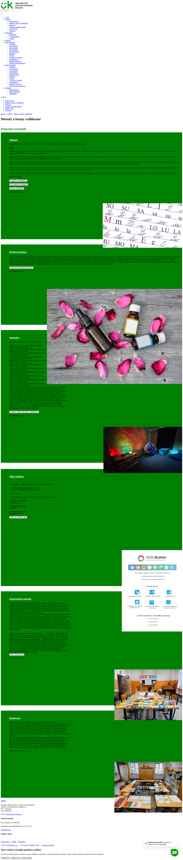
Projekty (8, 40)
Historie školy (14, 21)
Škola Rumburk (14, 92)
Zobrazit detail (27, 858)
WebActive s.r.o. (12, 845)
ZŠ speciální (13, 48)
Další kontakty (6, 830)
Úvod (7, 17)
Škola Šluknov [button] (10, 42)
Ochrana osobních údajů (17, 27)
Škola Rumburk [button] (10, 65)
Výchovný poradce (15, 57)
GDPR (14, 842)
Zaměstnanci (13, 59)
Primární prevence (15, 61)
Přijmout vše (5, 858)
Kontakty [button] (8, 88)
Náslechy (12, 31)
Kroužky (12, 54)
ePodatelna (13, 94)
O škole (9, 114)
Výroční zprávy (14, 37)
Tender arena (5, 842)
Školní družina (14, 52)
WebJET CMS (34, 845)
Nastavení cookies (48, 845)
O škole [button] (7, 19)
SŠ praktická (13, 50)
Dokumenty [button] (9, 33)
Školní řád (12, 35)
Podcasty (12, 25)
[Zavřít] (176, 842)
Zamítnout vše (16, 858)
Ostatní (11, 38)
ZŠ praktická (13, 46)
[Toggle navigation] (2, 14)
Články (11, 56)
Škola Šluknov (14, 90)
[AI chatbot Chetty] (174, 852)
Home (3, 114)
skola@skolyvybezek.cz (14, 814)
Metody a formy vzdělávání (18, 23)
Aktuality (12, 44)
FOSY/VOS (13, 29)
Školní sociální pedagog (17, 63)
